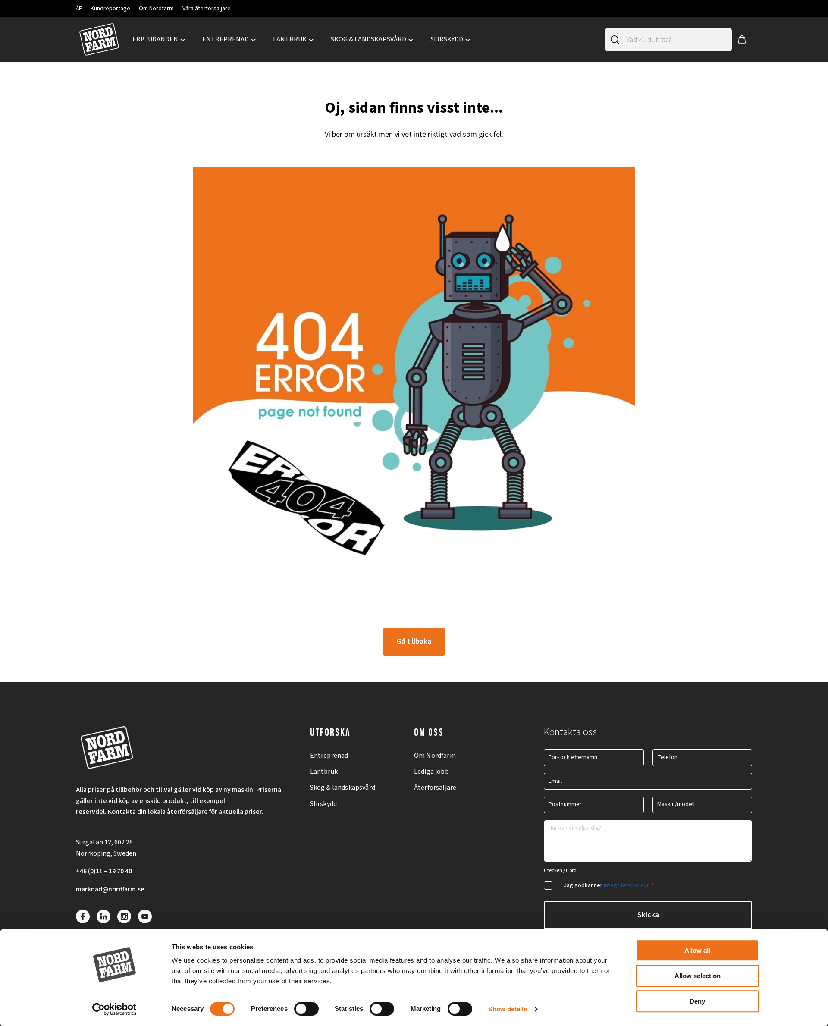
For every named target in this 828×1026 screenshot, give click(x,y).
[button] (742, 40)
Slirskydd (323, 804)
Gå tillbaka (414, 641)
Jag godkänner (609, 885)
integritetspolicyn (627, 885)
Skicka (648, 915)
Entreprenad (329, 755)
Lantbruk (324, 771)
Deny (697, 1001)
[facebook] (83, 916)
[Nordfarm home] (99, 39)
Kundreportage (110, 8)
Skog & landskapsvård (342, 787)
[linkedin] (103, 916)
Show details (507, 1009)
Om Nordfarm (156, 8)
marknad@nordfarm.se (110, 889)
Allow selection (697, 975)
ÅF (79, 8)
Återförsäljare (435, 787)
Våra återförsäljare (206, 8)
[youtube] (145, 916)
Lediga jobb (431, 771)
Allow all (697, 950)
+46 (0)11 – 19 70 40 (104, 871)
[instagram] (124, 916)
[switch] (306, 1009)
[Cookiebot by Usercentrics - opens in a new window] (114, 1009)
